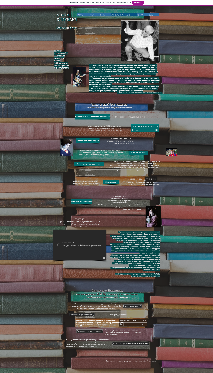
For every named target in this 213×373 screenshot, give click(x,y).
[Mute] (154, 130)
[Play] (133, 130)
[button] (132, 306)
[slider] (157, 130)
